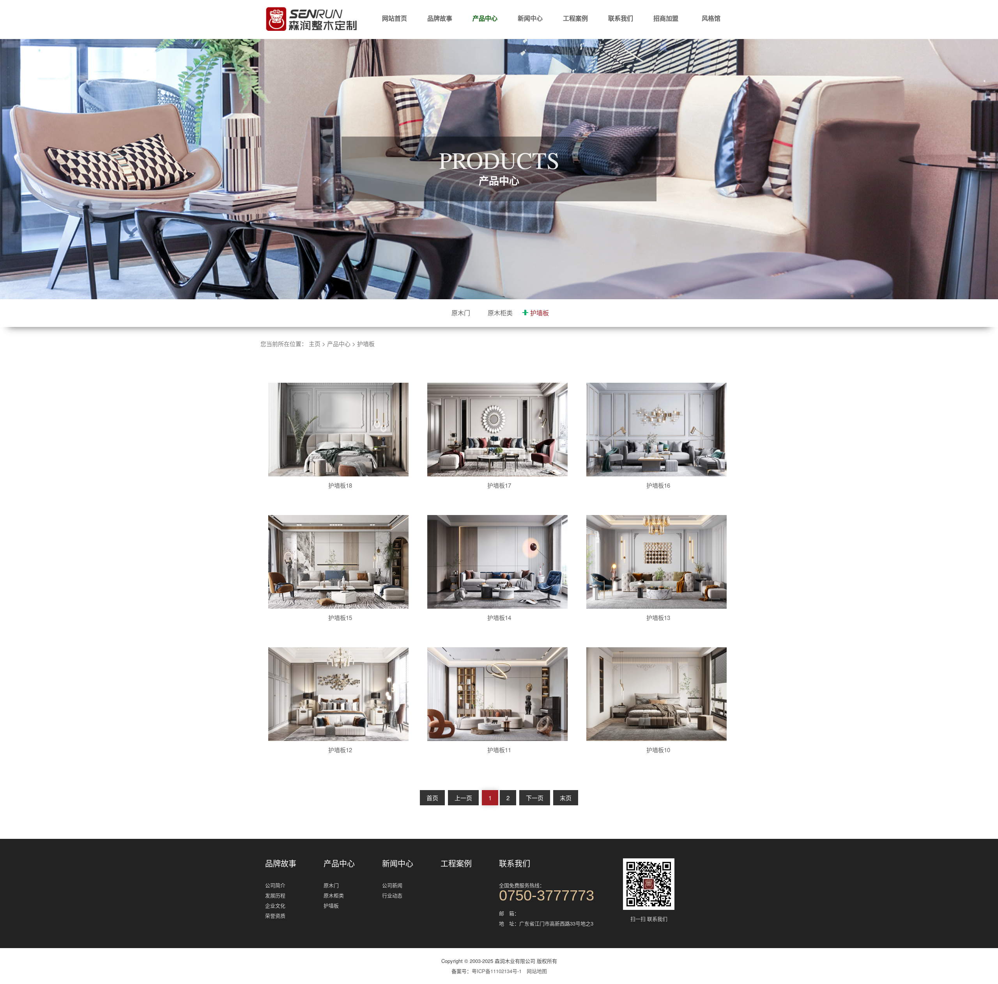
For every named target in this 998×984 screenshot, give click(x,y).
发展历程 (275, 895)
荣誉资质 (275, 915)
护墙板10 (658, 750)
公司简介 (275, 885)
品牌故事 (439, 18)
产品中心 (484, 18)
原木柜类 (500, 312)
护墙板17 (499, 485)
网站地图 (537, 971)
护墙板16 (658, 485)
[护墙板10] (661, 694)
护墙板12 (340, 750)
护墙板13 (658, 617)
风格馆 (711, 18)
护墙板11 (499, 750)
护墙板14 (499, 617)
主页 (314, 343)
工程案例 (575, 18)
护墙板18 (340, 485)
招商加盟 (665, 18)
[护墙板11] (502, 694)
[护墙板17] (502, 429)
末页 (566, 798)
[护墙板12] (343, 694)
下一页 (534, 798)
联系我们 (620, 18)
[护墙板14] (502, 562)
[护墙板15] (343, 562)
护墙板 (539, 312)
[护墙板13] (661, 562)
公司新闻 (392, 885)
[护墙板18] (343, 429)
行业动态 (392, 895)
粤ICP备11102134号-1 (497, 971)
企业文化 (275, 905)
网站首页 (394, 18)
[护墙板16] (661, 429)
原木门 (460, 312)
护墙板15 (340, 617)
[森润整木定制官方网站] (312, 20)
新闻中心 (530, 18)
